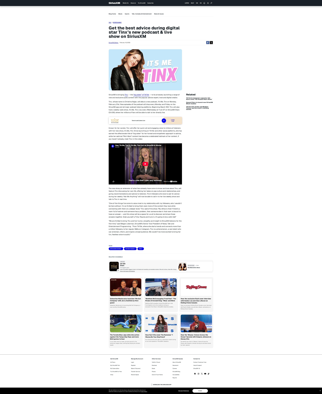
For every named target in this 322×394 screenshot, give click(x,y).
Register (133, 365)
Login (132, 362)
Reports (175, 377)
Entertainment (117, 22)
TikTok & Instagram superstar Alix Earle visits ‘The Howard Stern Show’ (199, 98)
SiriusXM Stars (115, 249)
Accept (200, 390)
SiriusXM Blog (176, 371)
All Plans (112, 362)
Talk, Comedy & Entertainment (142, 14)
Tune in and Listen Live (138, 120)
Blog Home (112, 14)
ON (197, 3)
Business (154, 365)
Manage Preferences (183, 390)
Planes (154, 371)
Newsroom (175, 365)
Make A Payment (135, 368)
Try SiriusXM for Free (116, 371)
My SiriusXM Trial (115, 365)
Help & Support (197, 365)
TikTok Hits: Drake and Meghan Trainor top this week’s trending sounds (197, 108)
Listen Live (173, 120)
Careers (175, 368)
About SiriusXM (177, 362)
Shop (111, 374)
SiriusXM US (196, 368)
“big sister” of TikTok (141, 95)
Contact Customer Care (199, 362)
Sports (127, 14)
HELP (192, 3)
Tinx (126, 95)
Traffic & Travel (156, 362)
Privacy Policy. (143, 391)
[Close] (320, 390)
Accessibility (176, 374)
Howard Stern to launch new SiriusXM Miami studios (199, 103)
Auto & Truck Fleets (157, 374)
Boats (153, 368)
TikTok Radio (130, 249)
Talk (110, 22)
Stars (122, 265)
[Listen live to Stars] (114, 266)
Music (120, 14)
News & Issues (159, 14)
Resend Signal (135, 374)
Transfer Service (135, 371)
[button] (207, 42)
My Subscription (114, 368)
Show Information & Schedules (127, 271)
